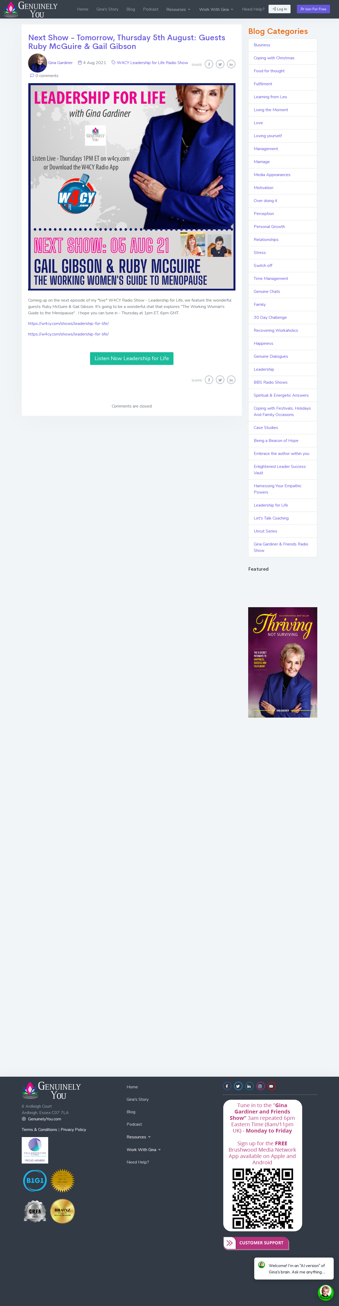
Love (258, 123)
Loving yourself (268, 136)
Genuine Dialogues (271, 356)
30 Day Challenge (270, 317)
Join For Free (315, 9)
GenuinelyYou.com (44, 1119)
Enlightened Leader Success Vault (280, 470)
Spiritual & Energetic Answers (281, 395)
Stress (260, 253)
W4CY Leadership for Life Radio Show (152, 63)
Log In (281, 9)
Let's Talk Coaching (271, 518)
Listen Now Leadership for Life (132, 358)
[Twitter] (220, 64)
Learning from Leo (270, 97)
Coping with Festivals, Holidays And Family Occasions (282, 411)
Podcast (150, 9)
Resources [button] (176, 9)
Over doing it (265, 201)
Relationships (266, 240)
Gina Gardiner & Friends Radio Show (281, 547)
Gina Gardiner (60, 63)
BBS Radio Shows (271, 382)
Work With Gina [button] (214, 9)
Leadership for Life (271, 505)
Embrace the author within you (281, 454)
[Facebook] (209, 64)
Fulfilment (263, 84)
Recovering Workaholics (276, 330)
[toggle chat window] (326, 1293)
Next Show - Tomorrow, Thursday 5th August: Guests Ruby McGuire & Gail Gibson (126, 42)
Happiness (263, 343)
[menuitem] (82, 9)
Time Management (271, 278)
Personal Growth (269, 227)
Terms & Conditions (39, 1130)
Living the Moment (271, 110)
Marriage (262, 162)
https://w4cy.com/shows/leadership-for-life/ (68, 323)
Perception (264, 214)
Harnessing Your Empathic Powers (277, 489)
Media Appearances (272, 175)
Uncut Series (265, 531)
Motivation (263, 188)
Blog (130, 9)
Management (266, 149)
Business (262, 45)
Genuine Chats (267, 291)
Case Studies (266, 428)
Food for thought (269, 71)
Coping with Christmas (274, 58)
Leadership (264, 369)
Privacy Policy (73, 1130)
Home (82, 9)
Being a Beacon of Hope (276, 441)
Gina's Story (107, 9)
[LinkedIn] (231, 64)
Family (260, 304)
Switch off (263, 266)
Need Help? (253, 9)
